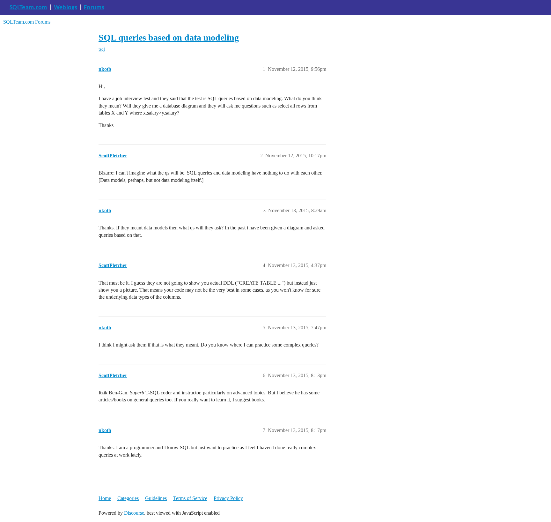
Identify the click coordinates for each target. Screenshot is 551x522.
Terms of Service (190, 498)
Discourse (134, 513)
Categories (128, 498)
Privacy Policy (228, 498)
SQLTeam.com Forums (26, 22)
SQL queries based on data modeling (169, 37)
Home (105, 498)
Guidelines (156, 498)
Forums (94, 7)
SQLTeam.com (28, 7)
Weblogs (65, 7)
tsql (102, 49)
